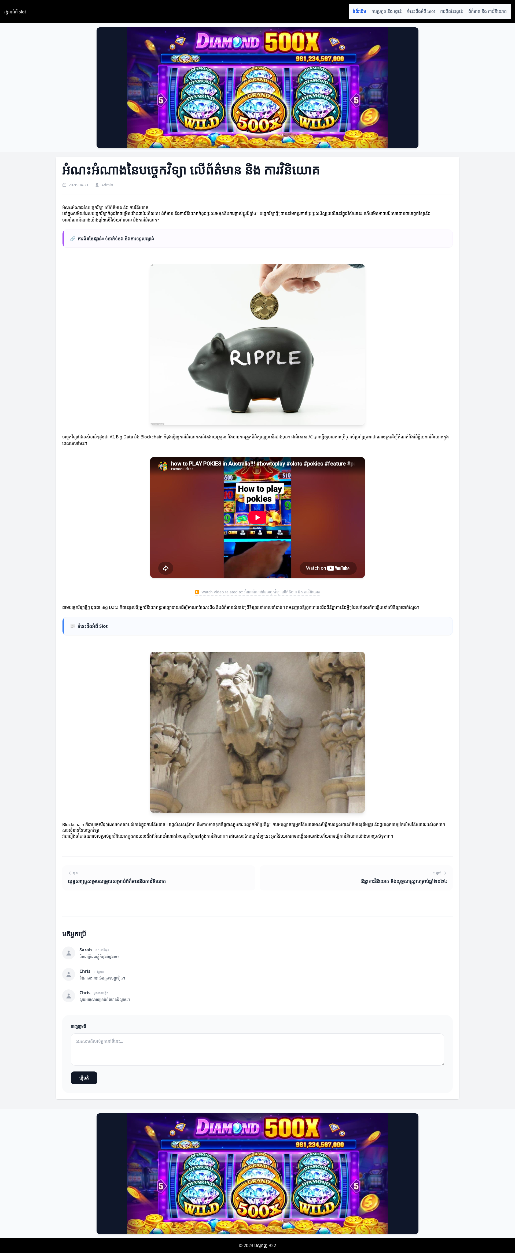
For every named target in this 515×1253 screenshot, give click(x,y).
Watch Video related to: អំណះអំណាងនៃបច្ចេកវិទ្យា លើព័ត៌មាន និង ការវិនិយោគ (257, 591)
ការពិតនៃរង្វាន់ (451, 11)
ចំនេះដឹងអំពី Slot (421, 11)
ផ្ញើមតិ (84, 1078)
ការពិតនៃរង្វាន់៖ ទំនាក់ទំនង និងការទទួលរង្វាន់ (112, 238)
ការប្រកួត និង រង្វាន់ (386, 11)
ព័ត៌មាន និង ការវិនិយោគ (487, 11)
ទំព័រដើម (359, 11)
